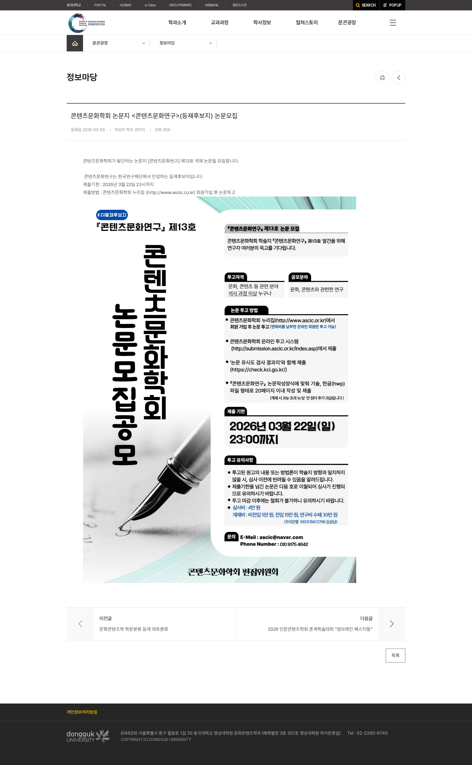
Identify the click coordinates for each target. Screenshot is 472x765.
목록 (395, 655)
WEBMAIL (212, 5)
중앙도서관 (239, 5)
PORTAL (100, 5)
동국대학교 (74, 5)
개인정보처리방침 (82, 712)
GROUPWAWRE (180, 5)
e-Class (150, 5)
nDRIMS (125, 5)
